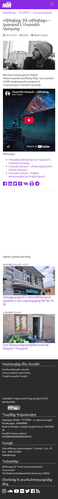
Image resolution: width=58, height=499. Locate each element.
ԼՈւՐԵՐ (26, 264)
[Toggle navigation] (52, 4)
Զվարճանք (9, 12)
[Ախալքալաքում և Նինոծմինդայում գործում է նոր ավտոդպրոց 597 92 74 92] (29, 280)
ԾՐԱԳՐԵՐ (24, 12)
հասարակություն (42, 12)
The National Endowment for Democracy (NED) (26, 473)
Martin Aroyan (41, 35)
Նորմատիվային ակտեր (15, 369)
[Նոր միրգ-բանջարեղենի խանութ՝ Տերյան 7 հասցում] (29, 328)
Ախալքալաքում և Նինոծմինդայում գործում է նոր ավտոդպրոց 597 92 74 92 (28, 300)
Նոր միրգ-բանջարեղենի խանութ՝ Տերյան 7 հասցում (26, 346)
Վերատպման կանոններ (16, 372)
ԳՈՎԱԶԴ (17, 264)
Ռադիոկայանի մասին (15, 376)
